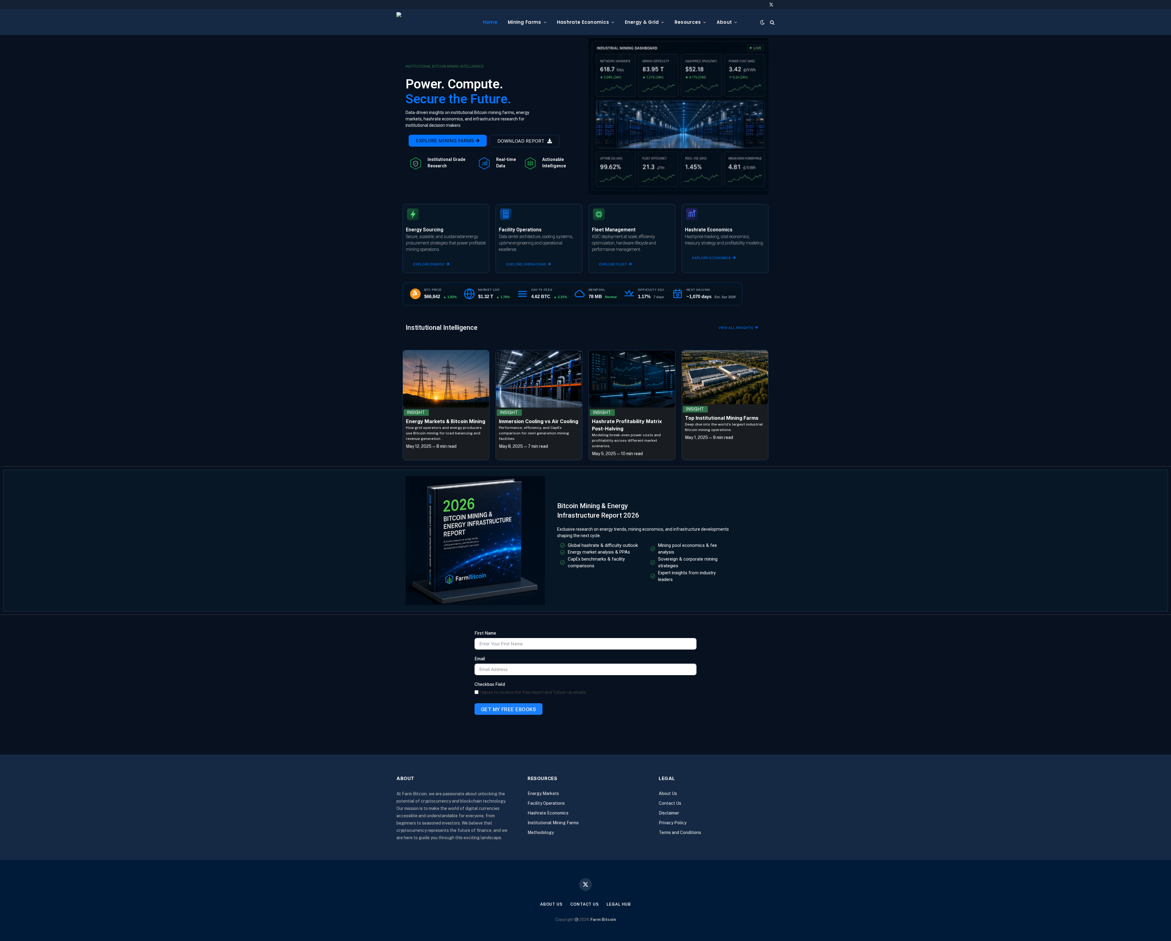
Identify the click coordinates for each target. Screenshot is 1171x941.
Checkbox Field (489, 684)
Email (479, 658)
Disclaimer (669, 813)
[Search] (772, 22)
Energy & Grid (642, 22)
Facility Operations (546, 803)
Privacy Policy (672, 822)
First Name (485, 633)
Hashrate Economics (583, 22)
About (724, 22)
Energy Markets (543, 793)
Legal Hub (619, 904)
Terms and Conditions (680, 832)
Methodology (541, 832)
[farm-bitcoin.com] (434, 22)
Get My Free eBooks (508, 709)
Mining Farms (524, 22)
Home (490, 22)
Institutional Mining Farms (553, 822)
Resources (688, 22)
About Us (668, 793)
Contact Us (670, 803)
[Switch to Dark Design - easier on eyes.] (762, 22)
